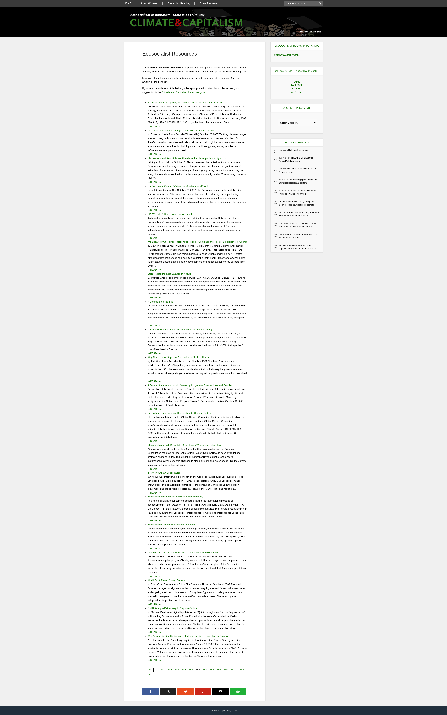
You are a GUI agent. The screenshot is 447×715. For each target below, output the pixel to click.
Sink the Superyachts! (298, 150)
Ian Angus (283, 201)
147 (205, 669)
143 (177, 669)
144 (184, 669)
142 (170, 669)
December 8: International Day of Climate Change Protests (180, 413)
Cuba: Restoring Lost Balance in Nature (169, 273)
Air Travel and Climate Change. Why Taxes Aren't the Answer (181, 130)
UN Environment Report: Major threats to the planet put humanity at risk (187, 158)
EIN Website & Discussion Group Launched (171, 214)
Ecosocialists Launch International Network (171, 524)
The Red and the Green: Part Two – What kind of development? (183, 552)
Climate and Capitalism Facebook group (184, 92)
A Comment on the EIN (160, 301)
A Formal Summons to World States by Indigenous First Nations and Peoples (190, 385)
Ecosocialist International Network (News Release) (175, 496)
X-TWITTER (296, 92)
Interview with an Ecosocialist (164, 472)
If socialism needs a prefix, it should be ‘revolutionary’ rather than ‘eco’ (186, 102)
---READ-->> (154, 126)
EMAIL (297, 82)
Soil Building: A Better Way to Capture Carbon (173, 608)
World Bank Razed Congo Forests (166, 580)
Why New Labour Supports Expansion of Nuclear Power (178, 357)
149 (219, 669)
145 (191, 669)
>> (150, 674)
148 (212, 669)
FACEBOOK (297, 85)
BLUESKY (297, 88)
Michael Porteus (286, 245)
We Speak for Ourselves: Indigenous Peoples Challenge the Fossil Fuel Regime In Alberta (197, 241)
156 (242, 669)
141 (163, 669)
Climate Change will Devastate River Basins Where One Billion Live (185, 445)
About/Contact (150, 3)
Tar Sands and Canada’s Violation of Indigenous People (178, 186)
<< (150, 669)
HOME (127, 3)
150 (226, 669)
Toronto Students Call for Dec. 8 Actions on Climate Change (180, 329)
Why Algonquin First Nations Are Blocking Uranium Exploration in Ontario (188, 636)
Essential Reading (179, 3)
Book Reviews (208, 3)
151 (233, 669)
